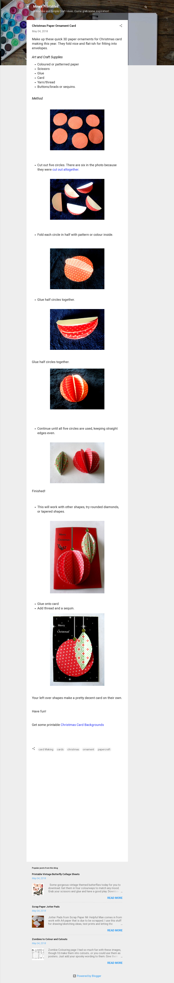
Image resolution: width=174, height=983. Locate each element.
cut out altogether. (65, 169)
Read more (114, 898)
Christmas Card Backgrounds (82, 725)
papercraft (104, 749)
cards (60, 749)
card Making (46, 749)
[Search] (145, 7)
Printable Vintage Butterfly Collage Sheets (56, 874)
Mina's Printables (45, 6)
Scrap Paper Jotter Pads (46, 906)
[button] (120, 26)
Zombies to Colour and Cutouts (49, 939)
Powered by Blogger (88, 976)
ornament (88, 749)
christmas (73, 749)
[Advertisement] (138, 58)
